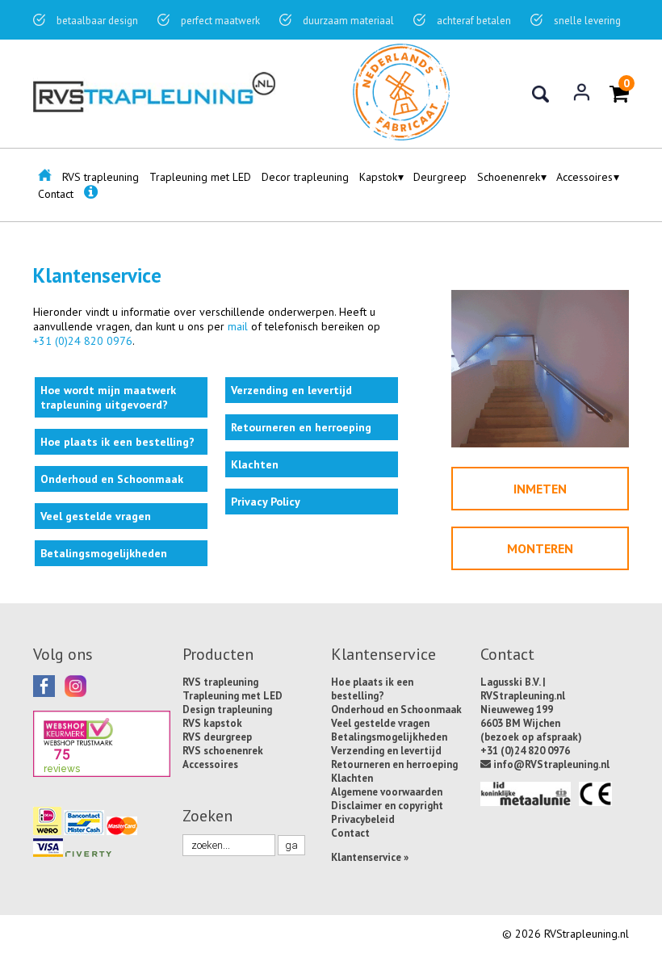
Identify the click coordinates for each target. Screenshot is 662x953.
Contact (55, 194)
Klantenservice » (370, 857)
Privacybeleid (363, 819)
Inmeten (540, 489)
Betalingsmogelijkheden (103, 553)
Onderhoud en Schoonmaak (111, 479)
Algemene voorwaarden (386, 792)
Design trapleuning (227, 709)
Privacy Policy (265, 501)
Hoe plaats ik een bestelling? (117, 442)
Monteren (540, 548)
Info (91, 198)
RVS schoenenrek (222, 751)
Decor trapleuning (305, 177)
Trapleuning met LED (200, 177)
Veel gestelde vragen (95, 516)
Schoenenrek (508, 177)
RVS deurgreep (217, 737)
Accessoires (584, 177)
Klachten (255, 464)
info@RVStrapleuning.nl (550, 764)
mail (238, 326)
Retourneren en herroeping (301, 427)
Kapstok (378, 177)
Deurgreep (440, 177)
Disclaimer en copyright (387, 805)
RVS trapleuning (100, 177)
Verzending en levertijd (291, 390)
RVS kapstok (212, 723)
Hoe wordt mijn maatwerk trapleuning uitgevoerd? (108, 397)
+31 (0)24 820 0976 (82, 341)
